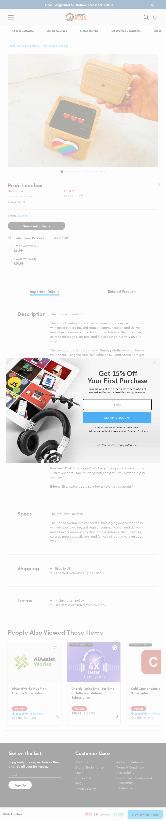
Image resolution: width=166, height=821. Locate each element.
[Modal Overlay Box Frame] (83, 410)
